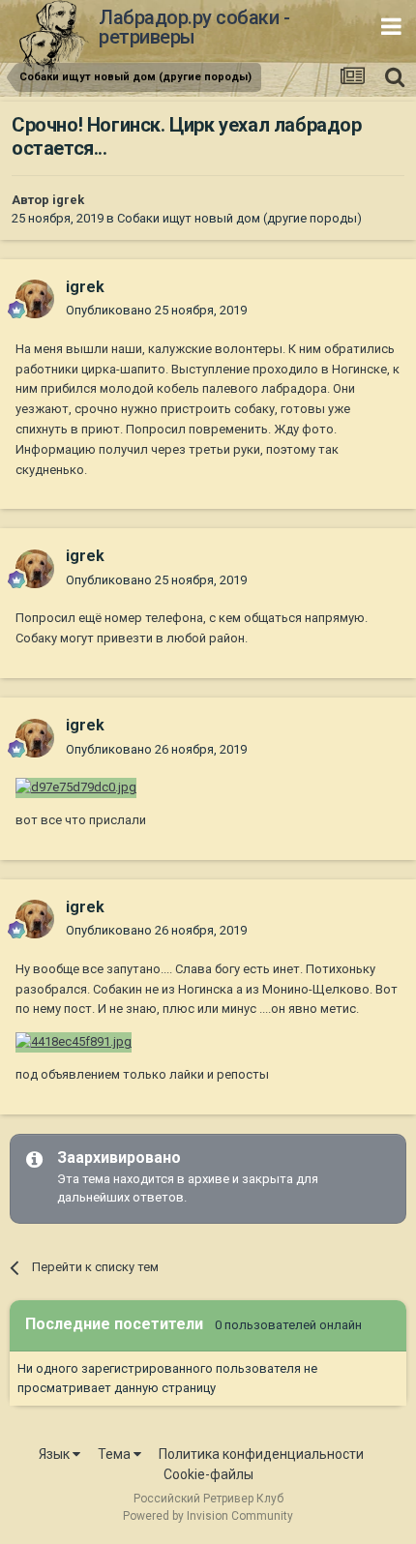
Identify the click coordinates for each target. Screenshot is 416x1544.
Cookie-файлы (208, 1474)
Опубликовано (156, 310)
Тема (116, 1454)
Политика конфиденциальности (261, 1454)
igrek (68, 200)
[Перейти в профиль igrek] (34, 299)
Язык (56, 1454)
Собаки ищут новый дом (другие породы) (239, 218)
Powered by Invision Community (208, 1516)
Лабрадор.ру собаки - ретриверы (194, 27)
